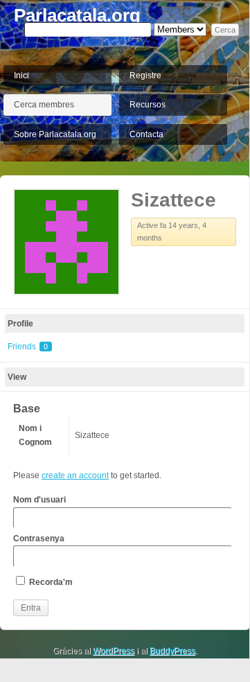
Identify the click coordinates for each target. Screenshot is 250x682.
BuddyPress (172, 651)
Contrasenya (38, 538)
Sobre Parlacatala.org (55, 134)
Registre (145, 75)
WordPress (113, 651)
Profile (20, 324)
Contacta (146, 134)
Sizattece (173, 200)
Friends (28, 346)
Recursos (148, 105)
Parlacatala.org (77, 15)
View (17, 377)
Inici (21, 75)
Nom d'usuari (39, 500)
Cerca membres (44, 105)
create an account (75, 475)
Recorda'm (50, 582)
